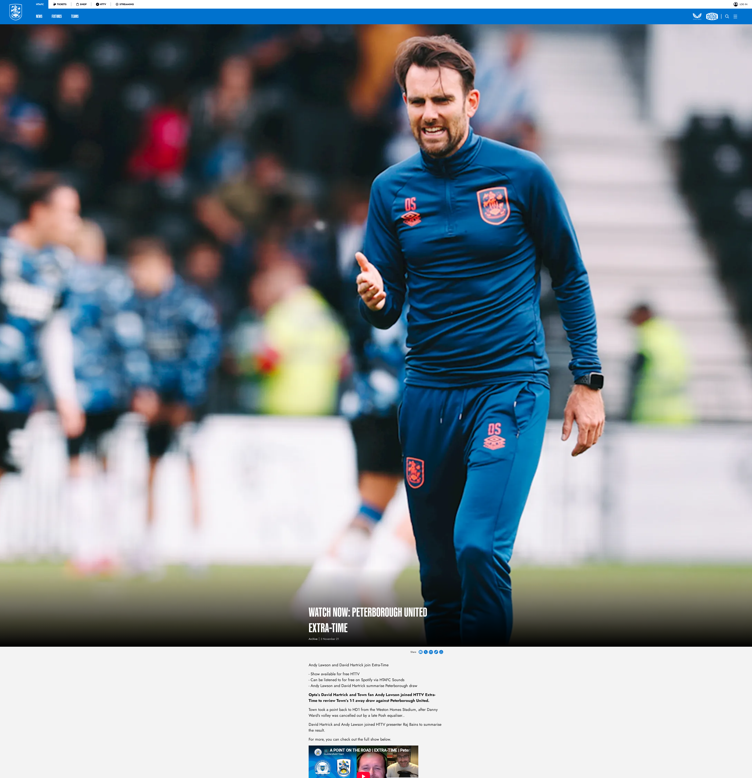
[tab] (39, 4)
